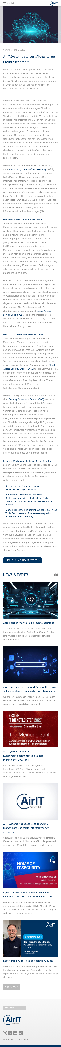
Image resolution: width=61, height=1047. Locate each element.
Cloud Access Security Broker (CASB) (29, 367)
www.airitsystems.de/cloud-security (27, 169)
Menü (11, 3)
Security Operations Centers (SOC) (26, 399)
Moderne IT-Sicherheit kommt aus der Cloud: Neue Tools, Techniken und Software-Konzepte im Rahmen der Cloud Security (31, 513)
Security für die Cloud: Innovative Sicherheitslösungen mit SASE (22, 488)
